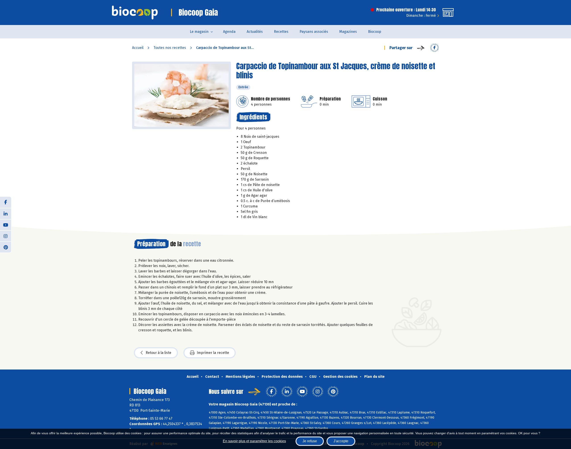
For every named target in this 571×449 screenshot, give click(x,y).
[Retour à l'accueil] (135, 12)
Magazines (348, 31)
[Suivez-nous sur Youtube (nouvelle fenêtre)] (5, 224)
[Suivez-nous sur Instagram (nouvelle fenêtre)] (5, 235)
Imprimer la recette (213, 353)
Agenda (229, 31)
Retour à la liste (158, 353)
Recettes (281, 31)
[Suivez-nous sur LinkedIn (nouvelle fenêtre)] (5, 213)
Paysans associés (314, 31)
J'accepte (340, 441)
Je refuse (309, 441)
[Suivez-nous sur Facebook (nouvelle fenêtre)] (5, 202)
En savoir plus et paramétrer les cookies (254, 441)
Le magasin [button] (199, 31)
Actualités (255, 31)
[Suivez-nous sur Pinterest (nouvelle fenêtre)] (5, 247)
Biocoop (374, 31)
